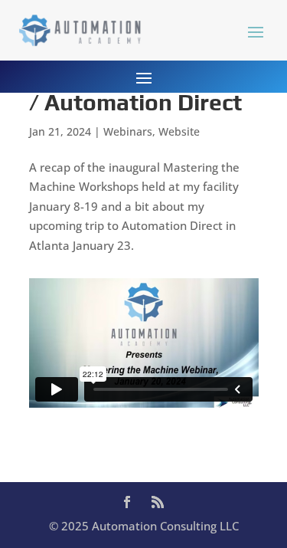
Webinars (127, 131)
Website (179, 131)
